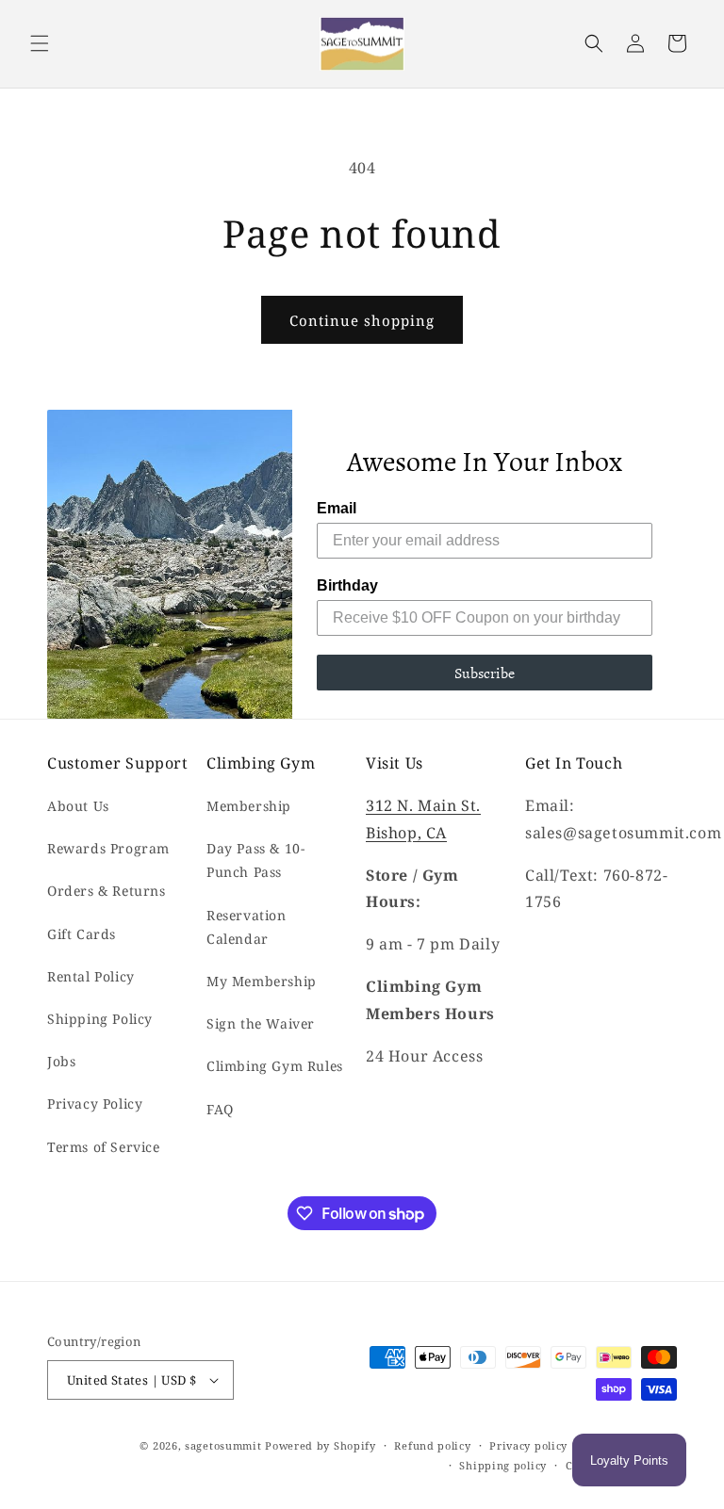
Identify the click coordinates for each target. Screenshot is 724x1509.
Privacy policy (528, 1445)
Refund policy (432, 1445)
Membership (248, 806)
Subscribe (484, 672)
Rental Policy (91, 976)
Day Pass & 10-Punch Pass (255, 860)
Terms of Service (103, 1147)
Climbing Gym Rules (274, 1066)
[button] (39, 43)
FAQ (220, 1109)
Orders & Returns (106, 891)
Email (336, 508)
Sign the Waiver (260, 1023)
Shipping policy (503, 1465)
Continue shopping (362, 320)
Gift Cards (81, 934)
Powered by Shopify (320, 1445)
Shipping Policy (100, 1019)
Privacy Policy (94, 1103)
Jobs (61, 1061)
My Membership (261, 981)
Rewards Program (108, 848)
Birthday (347, 585)
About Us (78, 806)
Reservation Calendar (246, 927)
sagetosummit (225, 1445)
